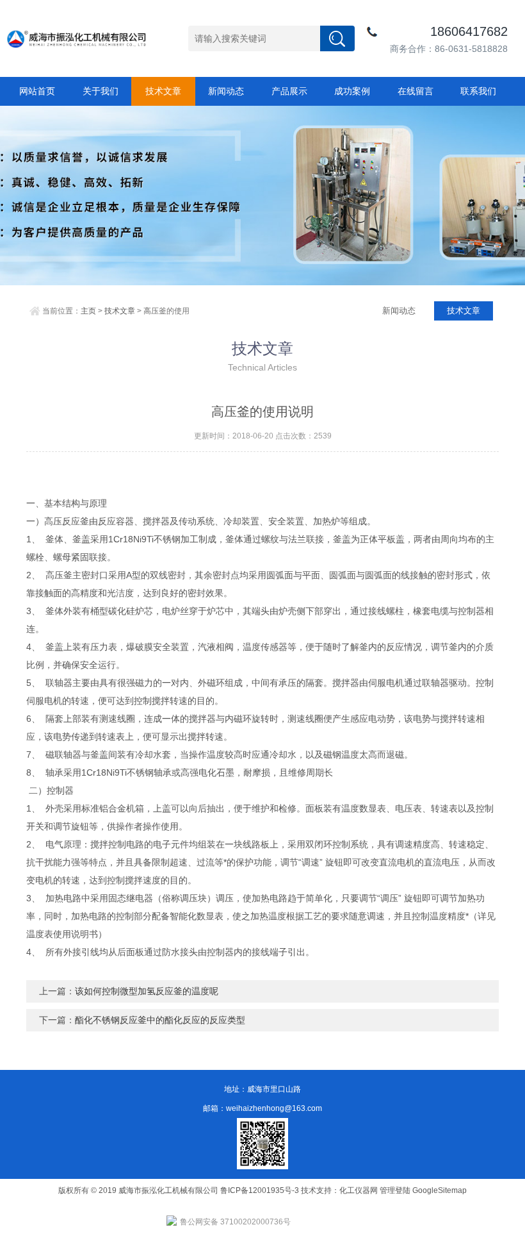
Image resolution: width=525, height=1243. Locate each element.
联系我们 (478, 91)
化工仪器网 (358, 1190)
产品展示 (289, 91)
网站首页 (37, 91)
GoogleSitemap (439, 1190)
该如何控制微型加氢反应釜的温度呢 (146, 991)
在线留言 (415, 91)
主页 (88, 310)
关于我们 (100, 91)
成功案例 (352, 91)
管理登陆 (395, 1190)
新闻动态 (226, 91)
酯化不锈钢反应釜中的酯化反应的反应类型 (160, 1020)
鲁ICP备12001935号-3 (260, 1190)
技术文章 (163, 91)
